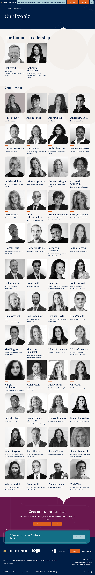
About (9, 8)
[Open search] (92, 2)
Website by (86, 571)
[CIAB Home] (8, 2)
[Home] (3, 8)
